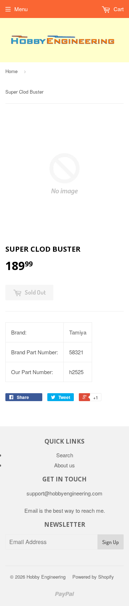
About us (64, 465)
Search (64, 455)
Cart (118, 9)
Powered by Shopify (93, 576)
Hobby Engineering (46, 576)
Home (11, 71)
